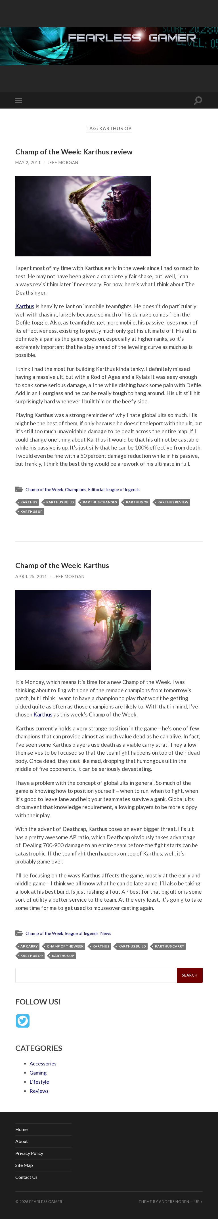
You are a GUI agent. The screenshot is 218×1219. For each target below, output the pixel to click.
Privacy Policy (29, 1153)
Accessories (43, 1063)
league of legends (123, 489)
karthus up (31, 511)
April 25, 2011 (31, 576)
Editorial (96, 489)
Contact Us (26, 1177)
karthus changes (100, 502)
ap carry (29, 946)
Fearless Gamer (45, 1201)
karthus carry (169, 946)
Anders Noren (174, 1201)
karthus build (60, 502)
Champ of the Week (44, 489)
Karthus (24, 306)
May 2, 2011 (28, 162)
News (105, 933)
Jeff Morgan (63, 162)
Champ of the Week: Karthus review (74, 151)
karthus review (173, 502)
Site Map (24, 1165)
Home (21, 1129)
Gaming (38, 1072)
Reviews (39, 1091)
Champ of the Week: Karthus (62, 565)
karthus (28, 502)
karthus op (137, 502)
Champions (75, 489)
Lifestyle (39, 1082)
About (21, 1141)
